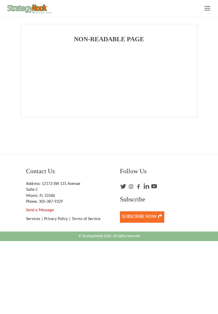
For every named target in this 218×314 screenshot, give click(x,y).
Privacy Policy (56, 219)
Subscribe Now (140, 216)
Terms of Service (86, 219)
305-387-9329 (51, 202)
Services (33, 219)
